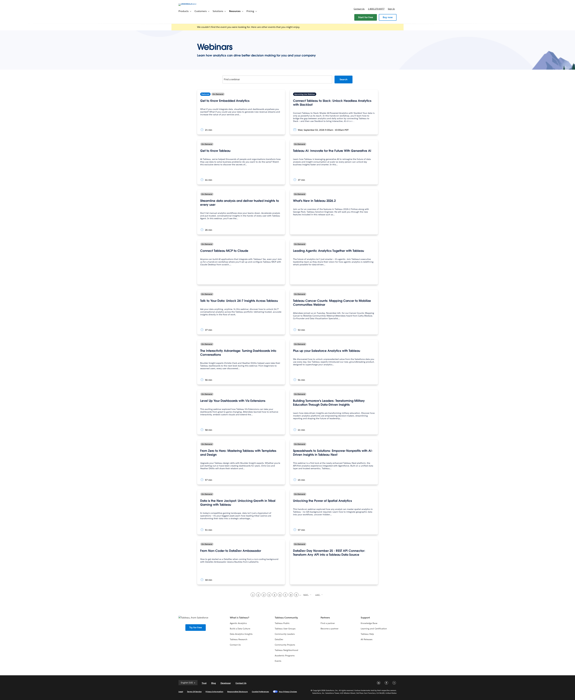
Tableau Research (238, 639)
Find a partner (328, 623)
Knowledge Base (369, 623)
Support (365, 617)
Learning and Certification (374, 628)
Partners (325, 617)
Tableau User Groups (285, 628)
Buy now (388, 17)
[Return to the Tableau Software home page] (191, 3)
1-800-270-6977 (376, 8)
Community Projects (285, 644)
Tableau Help (367, 634)
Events (278, 661)
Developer (226, 683)
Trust (204, 683)
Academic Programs (285, 655)
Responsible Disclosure (237, 691)
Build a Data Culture (240, 628)
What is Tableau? (239, 617)
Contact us (359, 8)
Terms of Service (194, 691)
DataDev (279, 639)
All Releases (366, 639)
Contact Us (235, 644)
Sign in (391, 8)
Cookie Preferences (260, 691)
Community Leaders (285, 634)
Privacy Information (214, 691)
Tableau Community (286, 617)
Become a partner (329, 628)
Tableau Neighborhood (286, 650)
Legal (180, 691)
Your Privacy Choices (288, 691)
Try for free (195, 627)
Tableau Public (282, 623)
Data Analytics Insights (241, 634)
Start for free (365, 17)
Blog (213, 683)
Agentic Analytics (238, 623)
